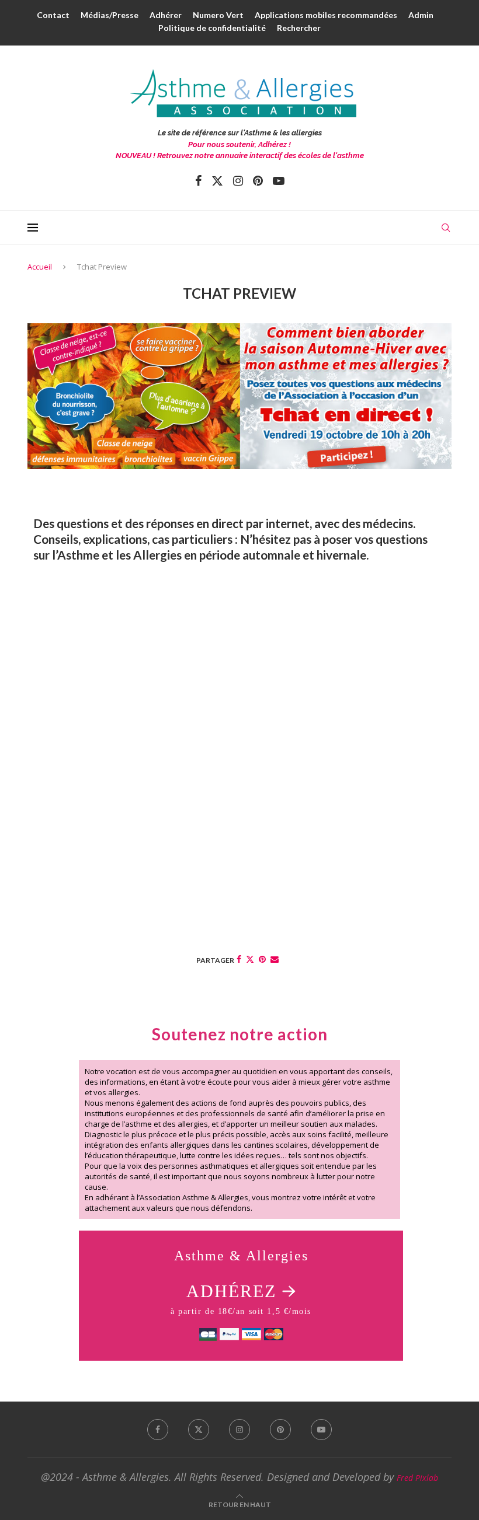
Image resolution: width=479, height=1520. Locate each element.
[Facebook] (198, 181)
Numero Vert (218, 15)
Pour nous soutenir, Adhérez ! (239, 144)
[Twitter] (217, 181)
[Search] (446, 227)
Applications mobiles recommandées (326, 15)
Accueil (39, 266)
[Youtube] (278, 181)
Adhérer (166, 15)
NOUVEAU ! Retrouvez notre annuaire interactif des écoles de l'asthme (240, 155)
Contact (53, 15)
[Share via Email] (274, 959)
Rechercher (299, 28)
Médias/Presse (109, 15)
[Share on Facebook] (239, 959)
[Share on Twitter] (250, 959)
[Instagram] (238, 181)
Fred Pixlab (417, 1477)
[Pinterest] (258, 181)
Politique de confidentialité (212, 28)
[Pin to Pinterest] (262, 959)
